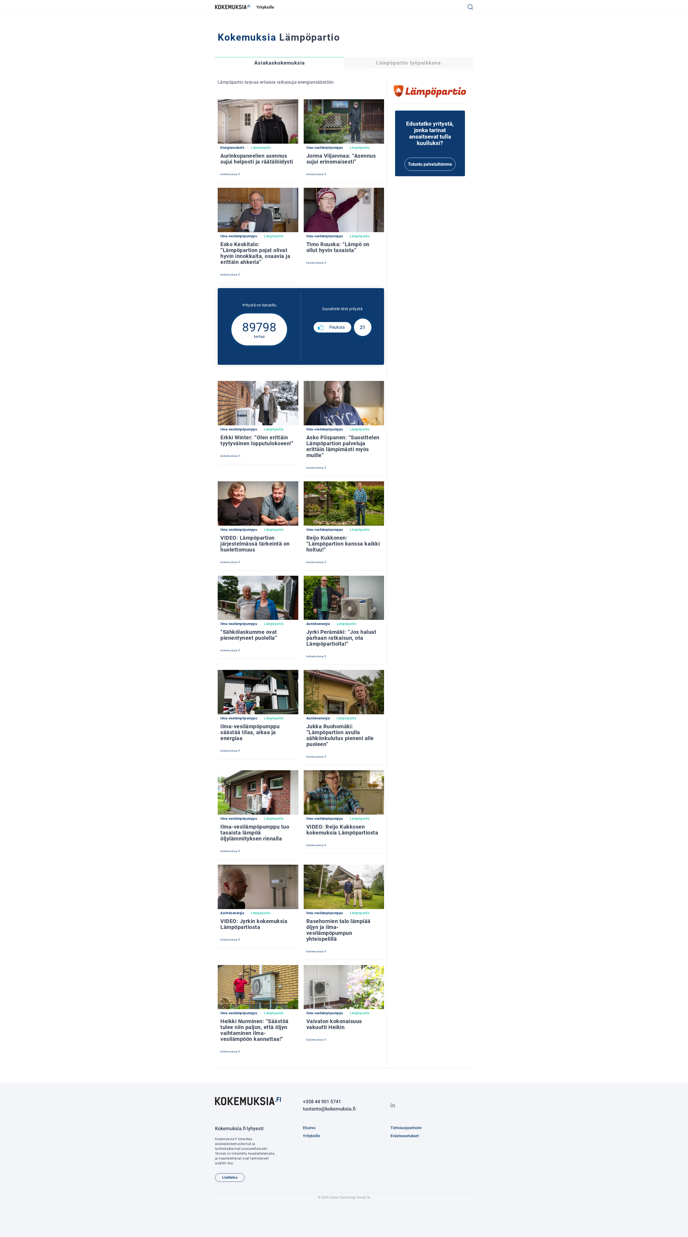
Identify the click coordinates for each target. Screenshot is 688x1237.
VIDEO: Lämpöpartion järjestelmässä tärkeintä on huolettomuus (255, 544)
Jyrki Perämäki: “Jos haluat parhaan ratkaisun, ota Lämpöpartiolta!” (341, 638)
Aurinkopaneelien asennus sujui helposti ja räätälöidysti (256, 159)
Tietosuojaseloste (406, 1128)
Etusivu (309, 1128)
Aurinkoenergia (318, 624)
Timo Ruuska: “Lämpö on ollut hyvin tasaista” (338, 247)
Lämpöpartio (261, 148)
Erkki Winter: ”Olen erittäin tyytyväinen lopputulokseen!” (256, 440)
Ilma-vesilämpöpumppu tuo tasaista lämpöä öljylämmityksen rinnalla (254, 833)
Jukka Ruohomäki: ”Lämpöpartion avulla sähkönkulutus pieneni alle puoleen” (340, 735)
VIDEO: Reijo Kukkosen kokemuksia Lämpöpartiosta (342, 830)
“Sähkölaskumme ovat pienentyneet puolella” (248, 635)
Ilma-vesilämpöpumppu (324, 148)
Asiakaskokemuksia (279, 63)
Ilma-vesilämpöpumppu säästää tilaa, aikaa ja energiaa (250, 732)
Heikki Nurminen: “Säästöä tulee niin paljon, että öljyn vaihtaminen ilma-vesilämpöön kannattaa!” (254, 1030)
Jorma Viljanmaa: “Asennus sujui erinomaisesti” (341, 159)
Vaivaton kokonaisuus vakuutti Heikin (334, 1024)
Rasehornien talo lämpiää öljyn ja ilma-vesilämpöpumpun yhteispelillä (338, 930)
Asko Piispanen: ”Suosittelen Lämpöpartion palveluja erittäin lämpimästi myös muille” (342, 446)
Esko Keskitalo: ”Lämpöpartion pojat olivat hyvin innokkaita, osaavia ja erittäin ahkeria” (255, 253)
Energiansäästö (232, 148)
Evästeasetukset (404, 1136)
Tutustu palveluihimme (430, 164)
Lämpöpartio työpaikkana (408, 63)
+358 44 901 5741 (322, 1101)
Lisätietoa (229, 1177)
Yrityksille (265, 7)
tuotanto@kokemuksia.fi (329, 1109)
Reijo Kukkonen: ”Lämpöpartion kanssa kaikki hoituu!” (343, 544)
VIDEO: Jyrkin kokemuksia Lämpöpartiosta (253, 924)
